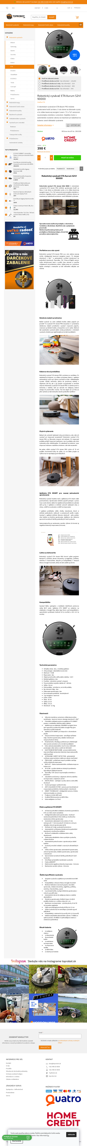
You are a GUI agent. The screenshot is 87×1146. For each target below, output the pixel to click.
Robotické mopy (14, 103)
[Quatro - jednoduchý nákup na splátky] (19, 234)
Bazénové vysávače (15, 115)
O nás (46, 8)
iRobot (13, 43)
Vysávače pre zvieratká (16, 123)
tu (48, 1135)
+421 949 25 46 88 (43, 2)
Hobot (12, 63)
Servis (13, 99)
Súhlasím (71, 1134)
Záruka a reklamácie (12, 1079)
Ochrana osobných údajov (14, 1074)
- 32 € (58, 84)
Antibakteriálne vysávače (17, 119)
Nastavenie (16, 1141)
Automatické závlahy (16, 143)
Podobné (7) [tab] (61, 169)
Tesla (12, 83)
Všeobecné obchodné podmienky (16, 1071)
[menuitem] (12, 25)
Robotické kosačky (15, 111)
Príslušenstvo (15, 95)
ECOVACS (13, 79)
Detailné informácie (44, 125)
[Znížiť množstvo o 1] (39, 157)
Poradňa (8, 1069)
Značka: (41, 102)
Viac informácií (64, 81)
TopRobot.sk (53, 1073)
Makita (13, 91)
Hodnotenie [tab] (70, 169)
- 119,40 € (59, 81)
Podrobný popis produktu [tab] (46, 169)
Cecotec (13, 55)
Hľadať (51, 17)
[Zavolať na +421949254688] (9, 8)
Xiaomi (13, 51)
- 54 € (57, 89)
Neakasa (13, 127)
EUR (69, 8)
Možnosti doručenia (43, 152)
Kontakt (37, 8)
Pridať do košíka (67, 158)
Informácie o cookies (12, 1077)
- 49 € (58, 86)
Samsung (13, 47)
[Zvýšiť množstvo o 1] (51, 157)
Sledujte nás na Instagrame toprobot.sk (52, 961)
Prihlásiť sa (45, 1047)
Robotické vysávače (15, 38)
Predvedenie (10, 1093)
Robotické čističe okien (16, 107)
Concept (13, 87)
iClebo (13, 59)
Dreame (13, 71)
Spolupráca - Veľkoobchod (14, 1090)
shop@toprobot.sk (67, 2)
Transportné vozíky (15, 135)
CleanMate (14, 75)
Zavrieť (51, 163)
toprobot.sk (52, 1076)
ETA (12, 67)
